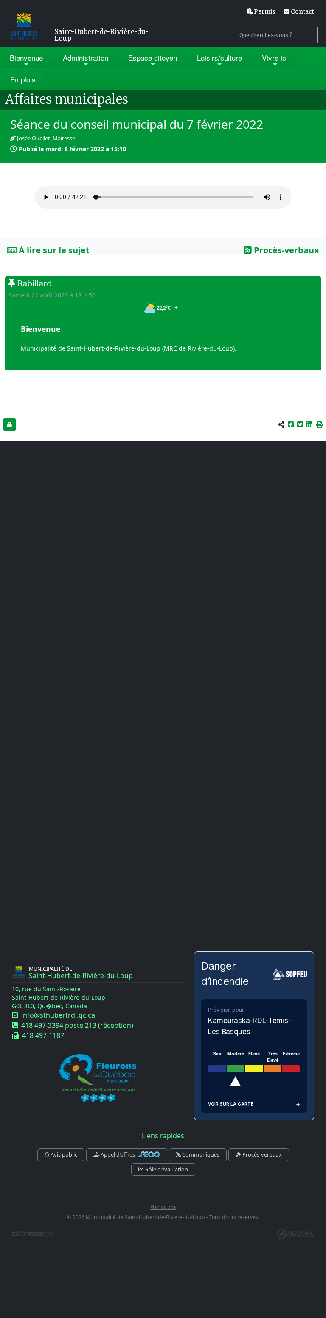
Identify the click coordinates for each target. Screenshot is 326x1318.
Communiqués (200, 1154)
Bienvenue (26, 57)
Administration (85, 57)
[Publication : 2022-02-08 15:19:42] (9, 424)
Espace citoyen (152, 57)
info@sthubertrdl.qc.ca (58, 1015)
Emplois (23, 79)
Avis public (63, 1154)
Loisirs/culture (219, 57)
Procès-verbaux (285, 250)
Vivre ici (275, 57)
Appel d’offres (117, 1154)
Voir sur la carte (230, 1103)
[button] (319, 424)
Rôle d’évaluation (166, 1169)
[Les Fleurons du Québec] (98, 1078)
